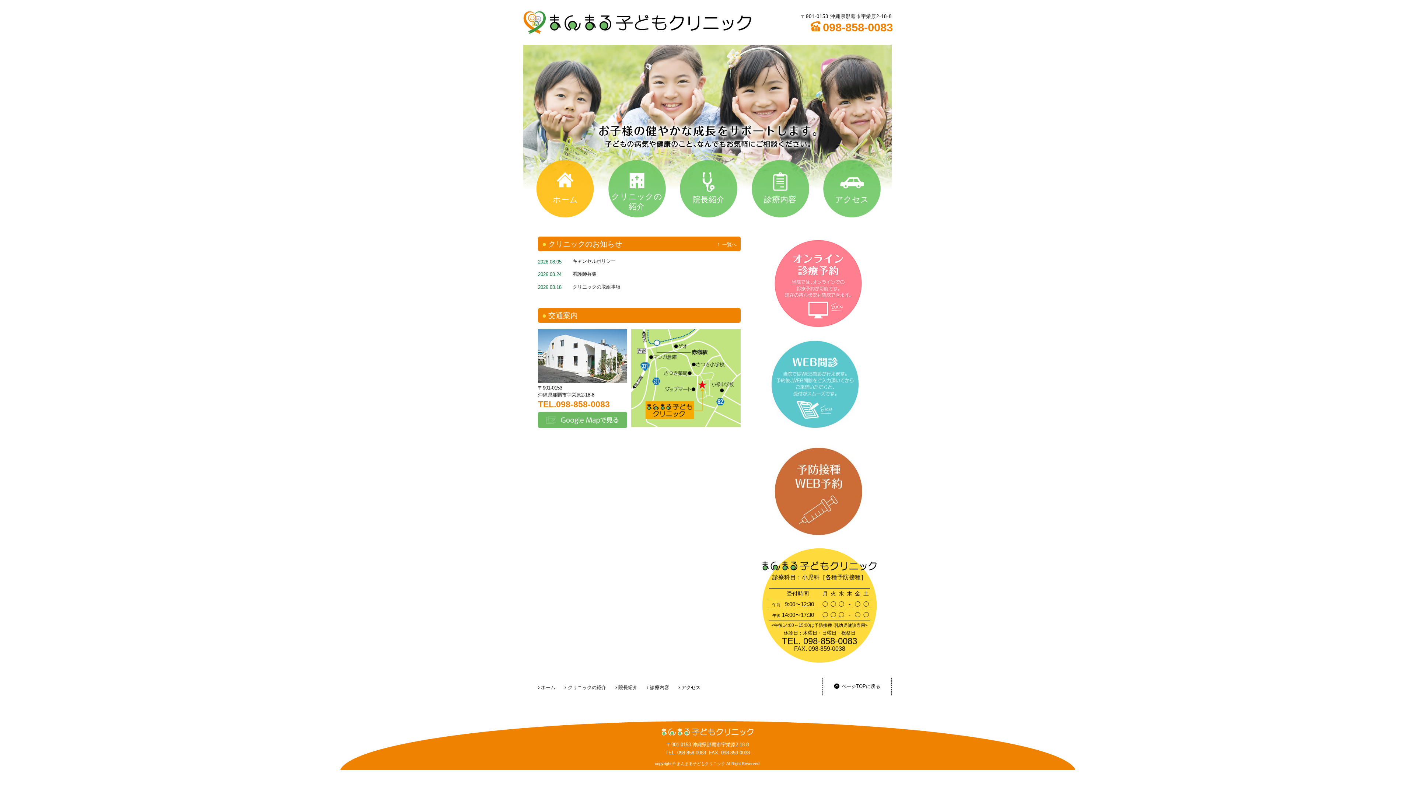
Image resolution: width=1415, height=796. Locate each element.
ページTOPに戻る (861, 686)
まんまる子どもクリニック (637, 22)
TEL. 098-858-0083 (685, 752)
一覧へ (729, 244)
